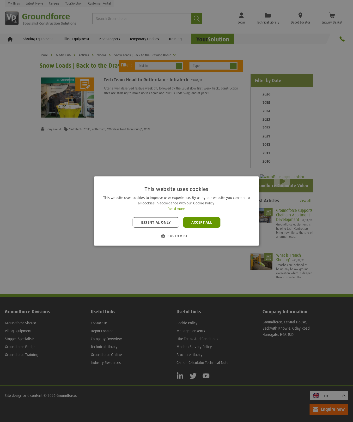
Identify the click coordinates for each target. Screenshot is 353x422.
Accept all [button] (201, 222)
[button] (176, 236)
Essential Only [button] (156, 222)
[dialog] (176, 211)
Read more (176, 208)
